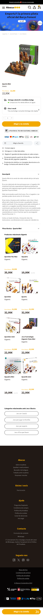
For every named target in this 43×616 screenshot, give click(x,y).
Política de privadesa (21, 511)
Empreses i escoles (21, 475)
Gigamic (4, 86)
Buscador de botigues (21, 470)
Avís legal (21, 518)
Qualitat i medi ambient (21, 467)
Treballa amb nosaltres (21, 473)
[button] (34, 8)
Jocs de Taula (13, 34)
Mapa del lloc (23, 570)
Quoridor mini (9, 337)
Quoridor (7, 297)
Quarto (24, 297)
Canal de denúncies (21, 516)
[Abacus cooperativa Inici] (13, 8)
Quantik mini (26, 377)
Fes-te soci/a (21, 490)
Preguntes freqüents (21, 505)
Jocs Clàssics (22, 34)
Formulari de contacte (21, 533)
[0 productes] (39, 8)
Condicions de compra (21, 508)
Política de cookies (21, 513)
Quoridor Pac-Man (10, 257)
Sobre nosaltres (21, 465)
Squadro (25, 257)
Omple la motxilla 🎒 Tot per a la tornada (21, 2)
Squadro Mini (9, 377)
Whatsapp (21, 536)
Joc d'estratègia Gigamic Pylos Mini (28, 338)
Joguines (5, 34)
